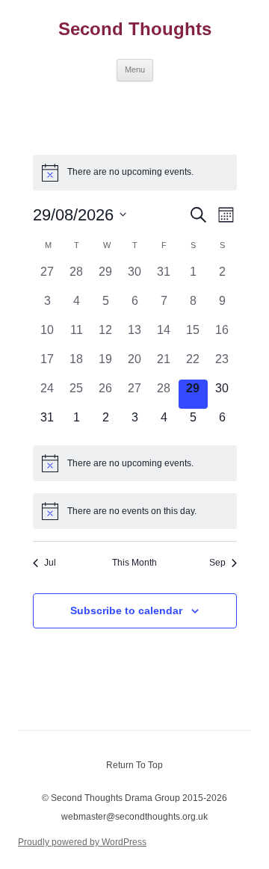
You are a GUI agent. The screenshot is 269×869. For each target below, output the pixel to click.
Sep (217, 562)
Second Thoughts (134, 29)
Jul (50, 562)
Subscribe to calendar (126, 610)
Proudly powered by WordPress (82, 842)
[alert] (135, 173)
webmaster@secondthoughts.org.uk (134, 816)
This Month (134, 562)
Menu (135, 69)
